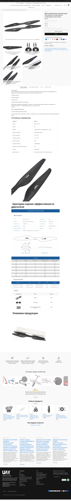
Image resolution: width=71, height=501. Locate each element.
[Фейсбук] (45, 45)
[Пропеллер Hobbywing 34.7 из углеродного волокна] (49, 409)
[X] (47, 45)
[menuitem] (17, 3)
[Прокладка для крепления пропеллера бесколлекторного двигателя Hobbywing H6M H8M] (62, 409)
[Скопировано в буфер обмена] (53, 45)
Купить (56, 34)
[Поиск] (66, 5)
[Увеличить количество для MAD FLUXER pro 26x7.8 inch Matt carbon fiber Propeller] (48, 31)
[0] (68, 5)
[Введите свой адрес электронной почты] (68, 477)
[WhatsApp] (51, 45)
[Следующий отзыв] (36, 397)
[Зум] (40, 13)
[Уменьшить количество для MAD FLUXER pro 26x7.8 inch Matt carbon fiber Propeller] (45, 31)
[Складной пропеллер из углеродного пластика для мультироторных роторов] (35, 409)
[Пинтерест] (49, 45)
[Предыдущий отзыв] (34, 397)
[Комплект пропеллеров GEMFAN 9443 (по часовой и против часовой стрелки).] (22, 409)
